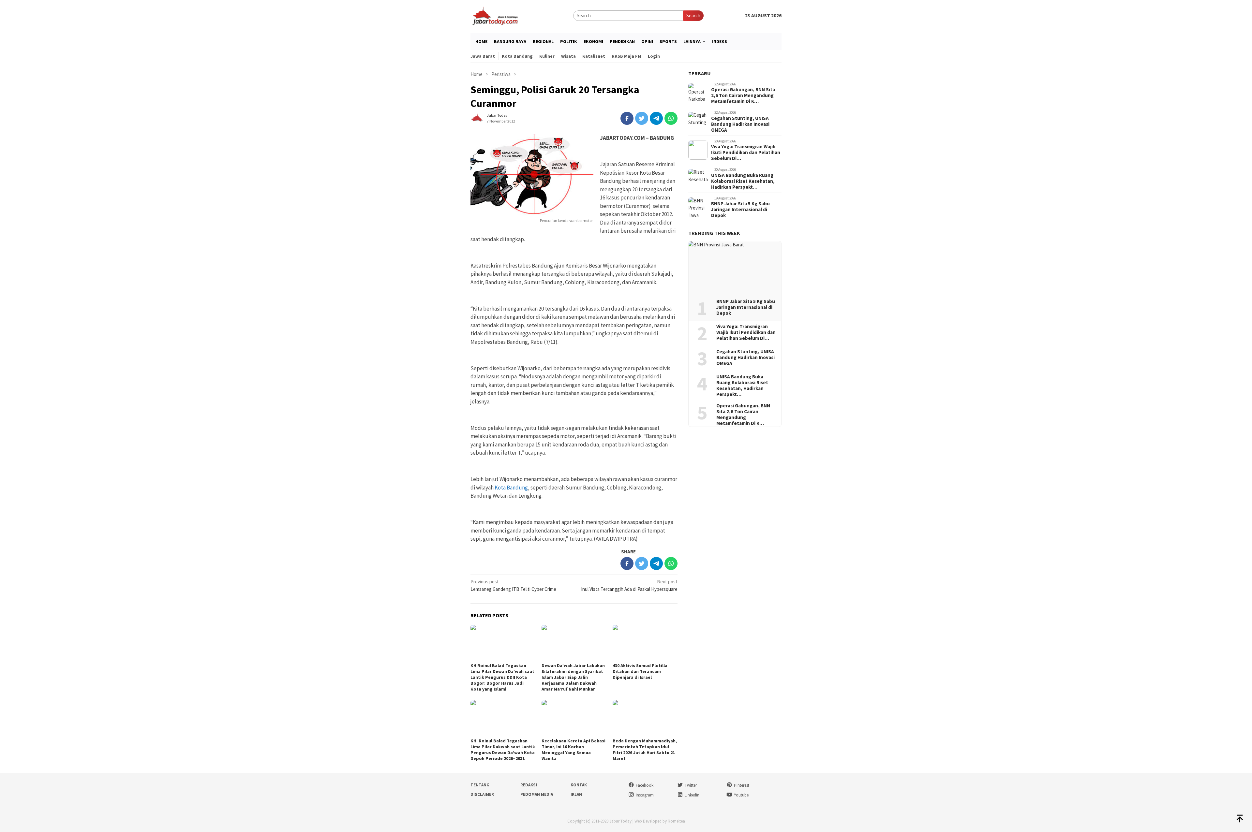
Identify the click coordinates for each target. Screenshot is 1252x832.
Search (693, 15)
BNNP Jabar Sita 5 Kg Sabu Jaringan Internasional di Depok (740, 210)
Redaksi (528, 785)
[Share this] (626, 118)
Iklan (576, 794)
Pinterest (741, 785)
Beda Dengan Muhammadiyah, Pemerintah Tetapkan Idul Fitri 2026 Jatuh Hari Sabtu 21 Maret (645, 749)
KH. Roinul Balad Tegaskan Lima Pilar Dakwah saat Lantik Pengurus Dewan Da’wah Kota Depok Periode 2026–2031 (502, 749)
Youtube (741, 795)
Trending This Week (714, 233)
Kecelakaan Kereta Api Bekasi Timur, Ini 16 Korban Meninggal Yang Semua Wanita (573, 749)
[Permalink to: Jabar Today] (477, 118)
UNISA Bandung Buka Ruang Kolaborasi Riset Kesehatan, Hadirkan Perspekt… (743, 181)
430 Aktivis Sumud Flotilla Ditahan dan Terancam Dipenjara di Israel (640, 671)
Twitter (691, 785)
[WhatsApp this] (671, 118)
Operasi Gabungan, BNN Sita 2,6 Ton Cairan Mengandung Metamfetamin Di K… (743, 96)
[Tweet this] (641, 118)
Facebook (644, 785)
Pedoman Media (536, 794)
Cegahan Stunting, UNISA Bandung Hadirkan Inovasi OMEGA (740, 124)
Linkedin (692, 795)
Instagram (645, 795)
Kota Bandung (511, 487)
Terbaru (699, 73)
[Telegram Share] (656, 118)
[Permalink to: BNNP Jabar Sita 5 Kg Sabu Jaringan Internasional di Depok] (735, 267)
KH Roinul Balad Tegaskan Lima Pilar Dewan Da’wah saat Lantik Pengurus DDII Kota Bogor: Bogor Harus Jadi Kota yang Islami (502, 677)
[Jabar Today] (494, 15)
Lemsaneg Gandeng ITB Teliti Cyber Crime (513, 585)
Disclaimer (482, 794)
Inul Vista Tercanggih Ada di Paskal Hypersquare (629, 585)
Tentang (479, 785)
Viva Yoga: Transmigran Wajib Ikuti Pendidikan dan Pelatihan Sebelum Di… (745, 153)
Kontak (579, 785)
